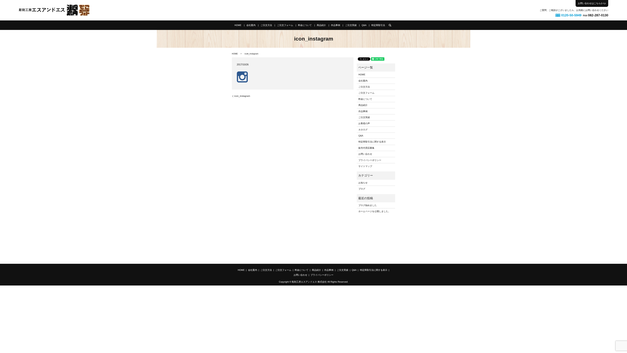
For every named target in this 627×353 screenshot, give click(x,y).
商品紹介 (321, 25)
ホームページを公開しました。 (374, 211)
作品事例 (335, 25)
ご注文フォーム (285, 25)
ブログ (361, 188)
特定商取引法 (378, 25)
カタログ (363, 129)
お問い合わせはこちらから (591, 3)
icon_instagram (242, 96)
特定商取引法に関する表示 (372, 141)
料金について (305, 25)
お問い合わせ (365, 154)
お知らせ (363, 182)
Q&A (364, 25)
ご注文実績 (351, 25)
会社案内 (251, 25)
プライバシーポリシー (369, 160)
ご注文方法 (266, 25)
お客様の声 (364, 123)
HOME (237, 25)
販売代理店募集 (366, 148)
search (390, 25)
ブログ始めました (367, 205)
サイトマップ (365, 166)
